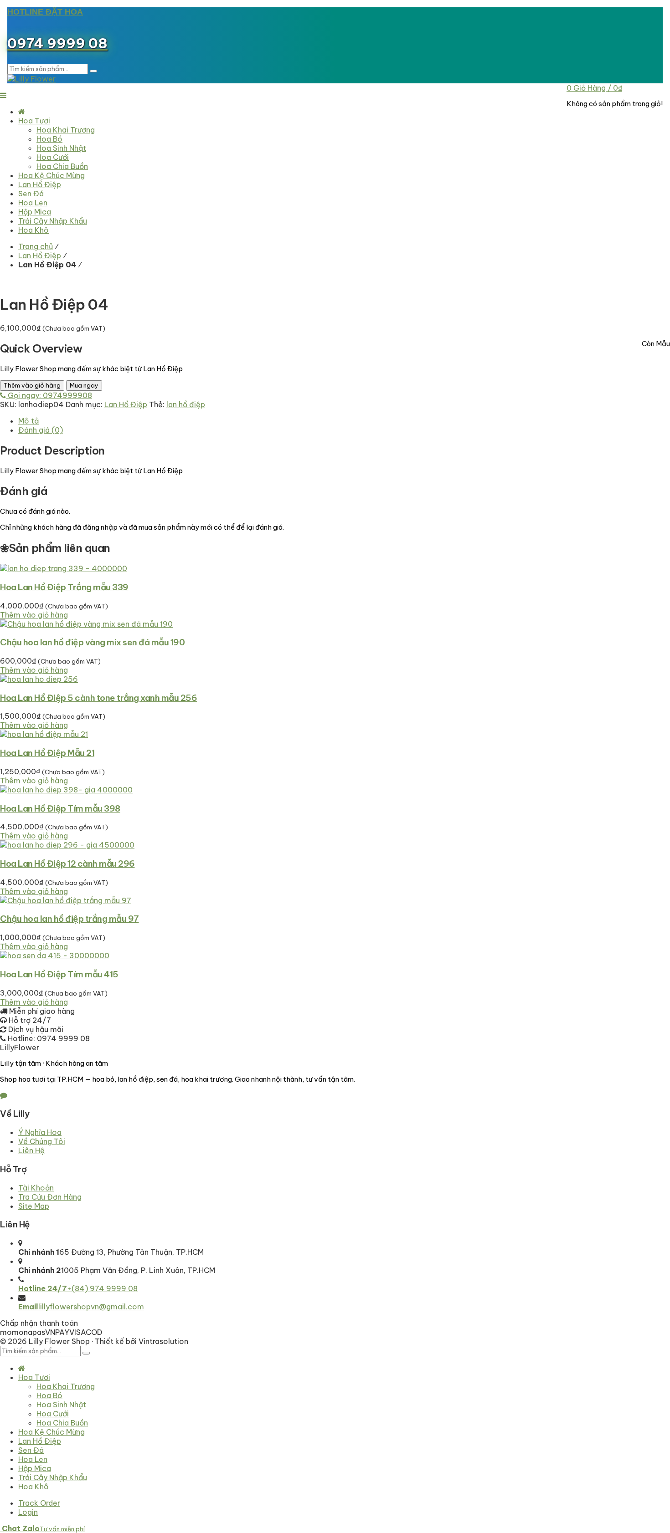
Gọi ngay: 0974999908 (49, 395)
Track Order (39, 1502)
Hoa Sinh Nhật (61, 1404)
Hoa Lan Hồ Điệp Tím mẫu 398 (60, 808)
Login (28, 1512)
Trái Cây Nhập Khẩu (52, 1477)
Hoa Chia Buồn (62, 1422)
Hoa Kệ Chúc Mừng (51, 1431)
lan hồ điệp (185, 404)
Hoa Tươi (34, 1377)
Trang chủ (35, 246)
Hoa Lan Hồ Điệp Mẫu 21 (47, 752)
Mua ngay (84, 385)
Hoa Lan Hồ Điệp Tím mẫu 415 (59, 974)
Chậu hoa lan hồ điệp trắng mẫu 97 (69, 918)
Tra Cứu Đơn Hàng (50, 1196)
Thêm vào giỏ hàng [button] (34, 614)
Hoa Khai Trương (65, 1386)
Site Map (33, 1206)
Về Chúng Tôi (41, 1141)
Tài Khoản (36, 1187)
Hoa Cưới (52, 1413)
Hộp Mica (34, 1468)
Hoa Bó (49, 1395)
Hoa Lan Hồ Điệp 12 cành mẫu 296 (67, 863)
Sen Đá (31, 1450)
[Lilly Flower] (31, 78)
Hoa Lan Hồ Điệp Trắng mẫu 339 (64, 587)
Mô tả (28, 420)
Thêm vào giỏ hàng (32, 385)
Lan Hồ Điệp (39, 255)
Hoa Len (32, 1459)
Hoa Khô (33, 1486)
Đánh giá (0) (40, 429)
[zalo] (3, 1095)
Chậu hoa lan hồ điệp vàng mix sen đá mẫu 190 (92, 642)
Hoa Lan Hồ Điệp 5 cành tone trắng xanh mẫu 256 (98, 697)
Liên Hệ (31, 1150)
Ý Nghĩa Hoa (40, 1132)
